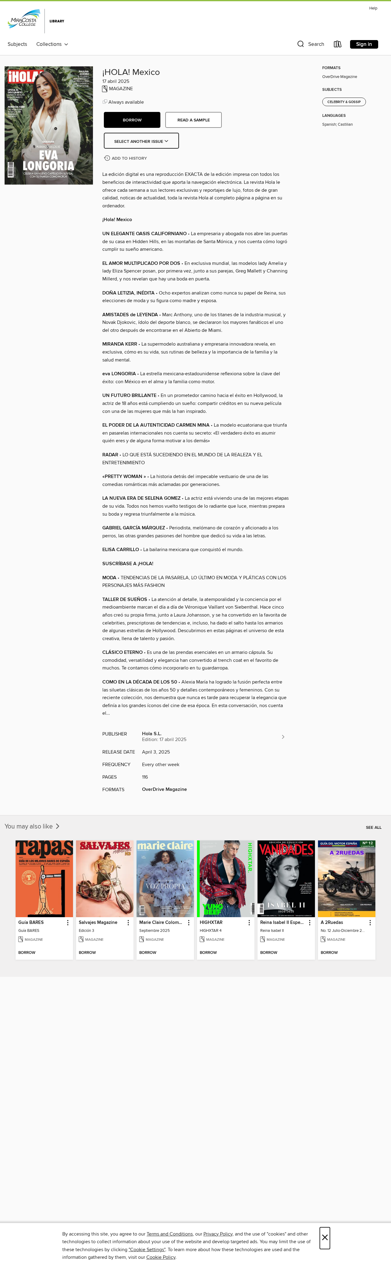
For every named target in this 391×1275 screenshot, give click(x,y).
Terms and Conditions (170, 1234)
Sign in (364, 44)
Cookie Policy (160, 1257)
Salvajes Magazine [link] (98, 922)
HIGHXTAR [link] (211, 922)
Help (373, 8)
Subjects (17, 44)
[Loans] (338, 45)
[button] (310, 45)
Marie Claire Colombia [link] (162, 922)
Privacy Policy (217, 1234)
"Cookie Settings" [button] (147, 1250)
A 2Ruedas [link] (332, 922)
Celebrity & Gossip (344, 102)
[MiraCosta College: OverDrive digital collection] (36, 21)
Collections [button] (50, 44)
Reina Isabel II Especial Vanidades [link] (283, 922)
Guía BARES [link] (31, 922)
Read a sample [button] (193, 120)
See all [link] (374, 827)
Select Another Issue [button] (139, 141)
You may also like (29, 827)
